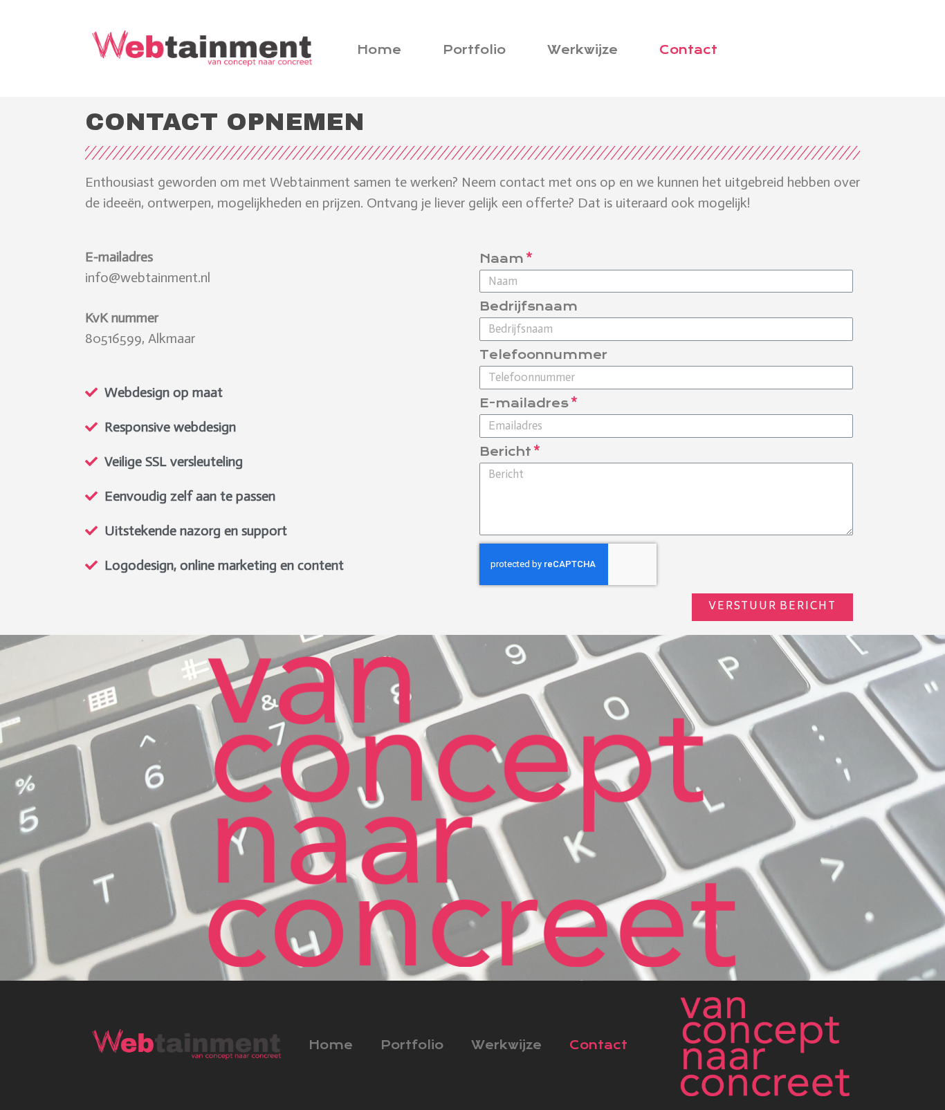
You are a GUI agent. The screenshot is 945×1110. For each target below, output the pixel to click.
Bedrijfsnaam (528, 307)
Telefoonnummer (543, 355)
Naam (501, 259)
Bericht (505, 452)
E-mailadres (524, 404)
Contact (688, 50)
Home (379, 50)
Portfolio (474, 50)
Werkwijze (582, 50)
